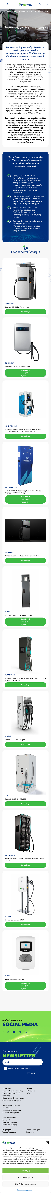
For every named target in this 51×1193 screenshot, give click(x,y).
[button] (47, 1142)
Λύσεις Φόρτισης (20, 11)
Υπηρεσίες (6, 1088)
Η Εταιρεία (31, 1091)
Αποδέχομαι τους (19, 1068)
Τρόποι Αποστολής (9, 1132)
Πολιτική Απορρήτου (24, 1190)
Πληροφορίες (7, 1130)
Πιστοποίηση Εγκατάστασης (13, 1098)
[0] (48, 4)
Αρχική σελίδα (8, 11)
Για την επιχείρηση (9, 1122)
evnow (29, 1088)
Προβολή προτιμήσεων (25, 1184)
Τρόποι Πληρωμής (33, 1130)
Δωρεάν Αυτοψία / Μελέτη (12, 1091)
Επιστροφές (30, 1132)
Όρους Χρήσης (25, 1068)
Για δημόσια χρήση (9, 1125)
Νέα (28, 1093)
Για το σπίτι (6, 1120)
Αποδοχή (25, 1170)
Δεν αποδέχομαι (25, 1177)
